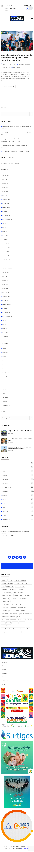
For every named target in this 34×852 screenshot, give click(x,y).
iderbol (30, 619)
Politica (4, 389)
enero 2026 (5, 203)
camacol (21, 589)
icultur (20, 619)
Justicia (4, 381)
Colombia (21, 64)
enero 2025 (5, 252)
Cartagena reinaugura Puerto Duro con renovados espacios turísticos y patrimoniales (19, 447)
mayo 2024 (5, 284)
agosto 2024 (5, 272)
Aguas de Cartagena (20, 580)
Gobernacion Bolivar (26, 613)
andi (3, 586)
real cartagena (6, 625)
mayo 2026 (5, 187)
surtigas (4, 632)
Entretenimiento (6, 373)
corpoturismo (5, 607)
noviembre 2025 (6, 211)
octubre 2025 (6, 215)
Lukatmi (8, 622)
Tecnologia (5, 397)
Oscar (4, 64)
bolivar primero (19, 586)
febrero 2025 (6, 248)
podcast (15, 622)
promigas (22, 622)
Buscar (3, 108)
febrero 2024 (6, 296)
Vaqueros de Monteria (8, 635)
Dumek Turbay (22, 607)
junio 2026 (5, 183)
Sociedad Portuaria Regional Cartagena (13, 628)
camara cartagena (18, 592)
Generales (27, 64)
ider (25, 619)
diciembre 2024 (6, 256)
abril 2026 (5, 191)
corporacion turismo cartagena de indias (13, 604)
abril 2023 (5, 336)
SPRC (27, 628)
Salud (3, 393)
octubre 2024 (6, 264)
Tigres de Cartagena (14, 632)
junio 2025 (5, 231)
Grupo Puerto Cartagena (9, 619)
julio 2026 (5, 179)
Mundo (4, 385)
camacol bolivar (6, 592)
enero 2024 (5, 300)
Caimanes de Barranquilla (9, 589)
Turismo (4, 401)
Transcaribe (25, 632)
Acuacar (4, 580)
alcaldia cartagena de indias (23, 583)
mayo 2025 (5, 235)
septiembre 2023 (7, 316)
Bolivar (4, 348)
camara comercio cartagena (22, 595)
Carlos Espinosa (22, 598)
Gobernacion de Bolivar (8, 616)
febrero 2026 (6, 199)
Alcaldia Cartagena (7, 583)
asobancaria (9, 586)
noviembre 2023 (6, 308)
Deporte (4, 360)
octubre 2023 (6, 312)
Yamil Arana (19, 635)
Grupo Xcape (6, 67)
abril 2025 (5, 239)
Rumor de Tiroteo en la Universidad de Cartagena (15, 151)
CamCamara (5, 598)
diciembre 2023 (6, 304)
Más (3, 684)
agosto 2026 (5, 175)
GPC (18, 616)
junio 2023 (5, 328)
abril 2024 (5, 288)
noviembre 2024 (6, 260)
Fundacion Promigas (19, 610)
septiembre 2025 (7, 219)
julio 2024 (5, 276)
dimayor (13, 607)
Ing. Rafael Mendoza (26, 848)
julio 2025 (5, 227)
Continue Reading (7, 86)
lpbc (3, 622)
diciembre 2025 (6, 207)
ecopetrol (4, 610)
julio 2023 (5, 324)
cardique (13, 598)
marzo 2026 (5, 195)
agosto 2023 (5, 320)
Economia (5, 365)
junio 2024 (5, 280)
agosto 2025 (5, 223)
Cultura (4, 356)
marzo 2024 (5, 292)
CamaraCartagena (7, 595)
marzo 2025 (5, 244)
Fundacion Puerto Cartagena (10, 613)
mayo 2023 (5, 332)
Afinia (10, 580)
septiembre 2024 (7, 268)
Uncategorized (6, 405)
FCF (10, 610)
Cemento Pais (6, 601)
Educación (5, 369)
